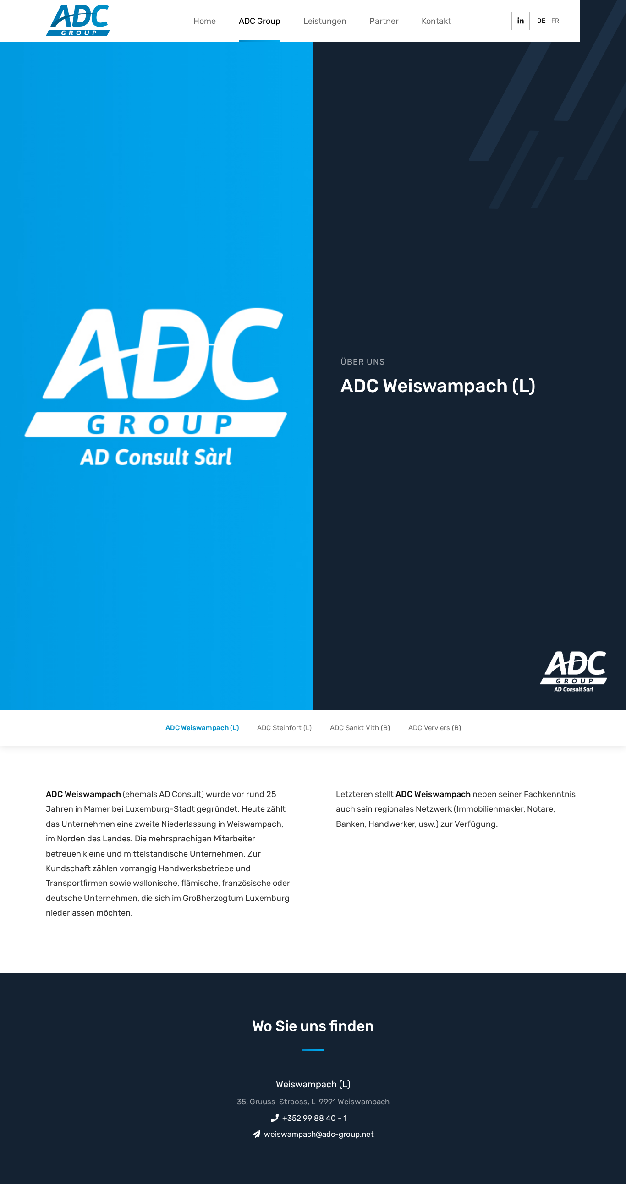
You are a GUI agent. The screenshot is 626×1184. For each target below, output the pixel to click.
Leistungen (324, 21)
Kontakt (436, 21)
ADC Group (259, 21)
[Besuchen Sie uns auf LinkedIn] (520, 21)
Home (204, 21)
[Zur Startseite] (78, 20)
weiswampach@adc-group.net (319, 1134)
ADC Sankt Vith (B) (360, 728)
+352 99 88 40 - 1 (314, 1118)
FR (555, 21)
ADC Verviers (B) (434, 728)
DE (541, 21)
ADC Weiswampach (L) (202, 728)
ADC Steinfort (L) (284, 728)
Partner (384, 21)
